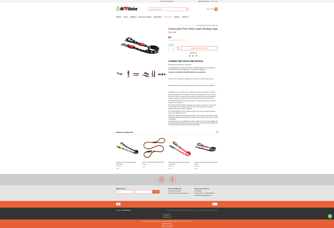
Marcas (177, 17)
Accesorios (168, 17)
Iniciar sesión (214, 1)
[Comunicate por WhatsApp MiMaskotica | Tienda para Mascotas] (330, 216)
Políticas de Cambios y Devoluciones (178, 193)
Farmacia (133, 17)
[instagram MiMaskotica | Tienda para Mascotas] (162, 180)
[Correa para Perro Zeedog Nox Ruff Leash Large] (128, 148)
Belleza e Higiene (145, 17)
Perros (118, 17)
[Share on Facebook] (189, 56)
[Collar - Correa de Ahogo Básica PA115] (154, 148)
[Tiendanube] (123, 210)
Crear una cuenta (204, 1)
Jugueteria (158, 17)
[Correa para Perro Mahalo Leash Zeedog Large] (206, 148)
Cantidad (171, 45)
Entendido (167, 225)
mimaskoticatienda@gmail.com (167, 1)
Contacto (185, 17)
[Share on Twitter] (193, 56)
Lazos (193, 25)
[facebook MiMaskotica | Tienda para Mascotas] (172, 180)
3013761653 (197, 191)
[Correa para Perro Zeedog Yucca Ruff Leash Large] (180, 148)
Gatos (126, 17)
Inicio (182, 25)
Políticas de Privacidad (174, 191)
